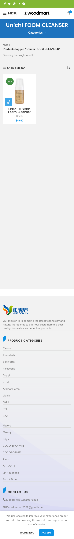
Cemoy (7, 432)
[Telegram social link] (23, 3)
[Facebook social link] (5, 3)
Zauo (6, 459)
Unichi (19, 116)
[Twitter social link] (9, 3)
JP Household (11, 472)
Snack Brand (10, 479)
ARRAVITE (9, 465)
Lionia (6, 395)
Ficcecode (9, 368)
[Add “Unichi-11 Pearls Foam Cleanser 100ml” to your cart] (8, 102)
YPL (5, 409)
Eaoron (7, 348)
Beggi (6, 375)
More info (27, 532)
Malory (7, 425)
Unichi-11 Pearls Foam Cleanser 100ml (19, 112)
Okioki (6, 402)
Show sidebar (16, 67)
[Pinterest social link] (14, 3)
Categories (35, 32)
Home (7, 44)
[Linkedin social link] (19, 3)
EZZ (5, 415)
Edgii (6, 438)
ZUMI (6, 382)
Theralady (9, 355)
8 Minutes (9, 361)
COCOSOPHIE (12, 452)
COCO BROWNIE (13, 445)
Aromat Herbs (11, 388)
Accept (46, 532)
